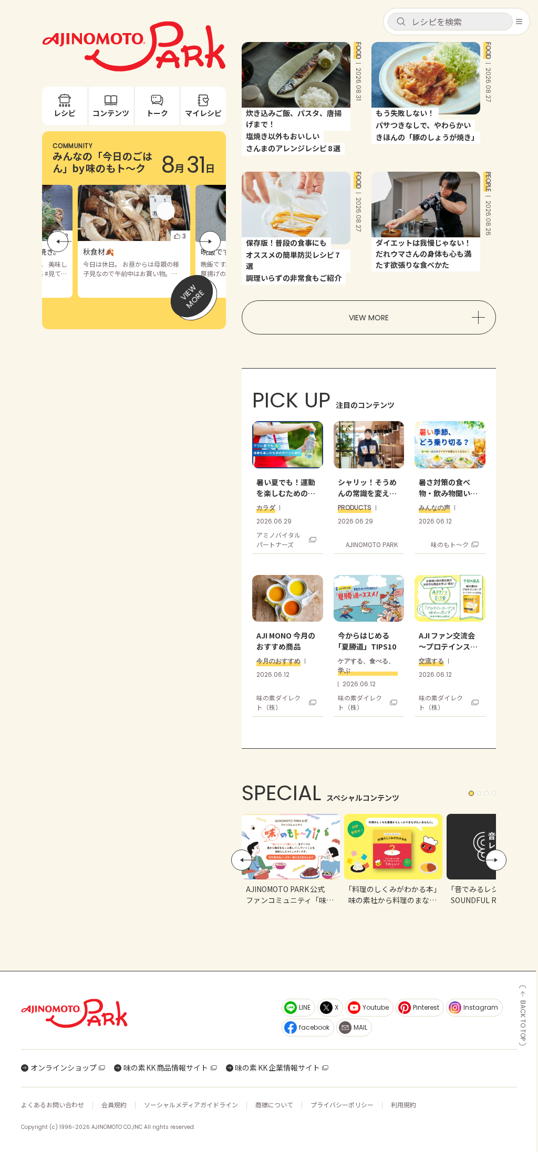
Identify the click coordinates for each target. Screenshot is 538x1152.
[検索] (401, 22)
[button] (450, 21)
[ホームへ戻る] (145, 1013)
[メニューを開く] (519, 21)
